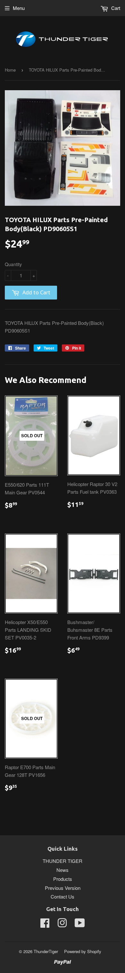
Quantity (13, 264)
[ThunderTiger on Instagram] (62, 924)
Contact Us (62, 896)
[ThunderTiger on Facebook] (45, 924)
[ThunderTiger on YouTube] (80, 924)
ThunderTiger (46, 951)
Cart (115, 7)
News (62, 869)
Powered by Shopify (82, 951)
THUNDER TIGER (62, 860)
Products (62, 878)
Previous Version (62, 887)
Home (10, 70)
